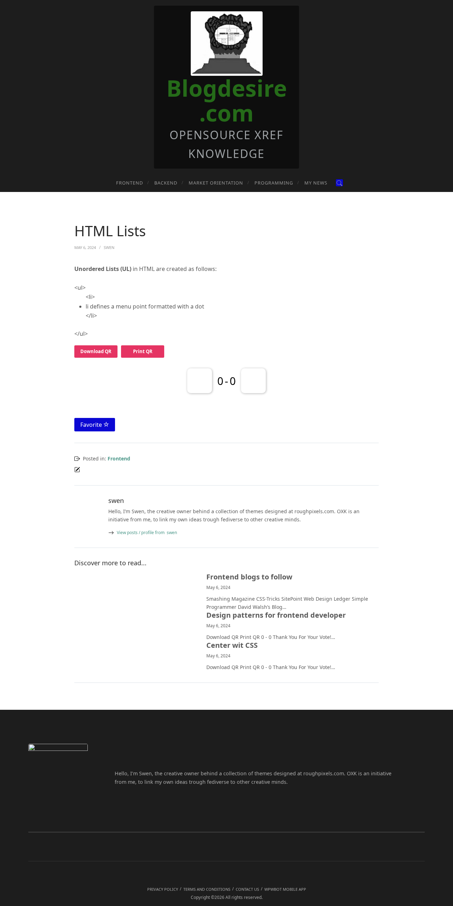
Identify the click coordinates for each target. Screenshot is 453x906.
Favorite (91, 425)
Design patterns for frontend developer (276, 615)
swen (147, 533)
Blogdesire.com (226, 100)
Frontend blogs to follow (249, 577)
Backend (165, 183)
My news (315, 183)
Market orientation (216, 183)
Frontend (129, 183)
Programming (273, 183)
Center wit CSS (232, 645)
